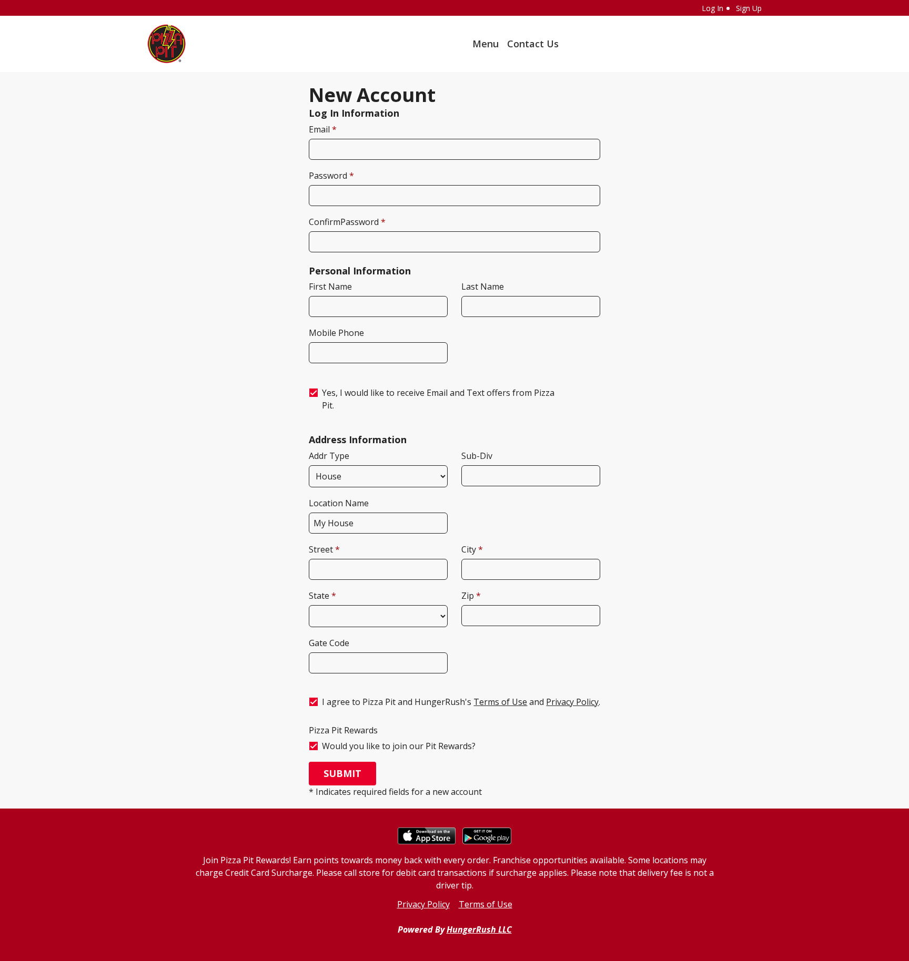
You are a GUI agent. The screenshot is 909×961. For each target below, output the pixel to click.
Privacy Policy (572, 702)
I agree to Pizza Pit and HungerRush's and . (461, 702)
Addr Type (329, 456)
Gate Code (329, 643)
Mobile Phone (336, 333)
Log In (712, 8)
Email (320, 129)
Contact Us (533, 43)
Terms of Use (500, 702)
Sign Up (749, 8)
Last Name (482, 286)
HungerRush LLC (479, 929)
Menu (485, 43)
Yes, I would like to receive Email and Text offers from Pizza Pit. (438, 399)
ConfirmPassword (345, 222)
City (469, 549)
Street (322, 549)
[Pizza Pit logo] (166, 44)
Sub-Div (476, 456)
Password (329, 175)
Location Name (339, 503)
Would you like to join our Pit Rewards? (399, 746)
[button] (342, 773)
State (320, 595)
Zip (468, 595)
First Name (330, 286)
